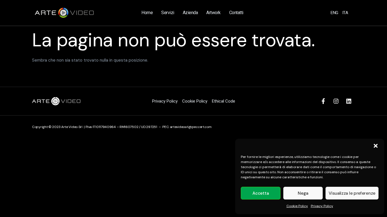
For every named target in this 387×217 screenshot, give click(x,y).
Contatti (236, 12)
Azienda (190, 12)
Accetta (260, 193)
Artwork (213, 12)
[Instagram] (336, 101)
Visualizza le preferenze (352, 193)
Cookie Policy (297, 206)
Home (147, 12)
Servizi (167, 12)
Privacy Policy (322, 206)
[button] (376, 146)
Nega (303, 193)
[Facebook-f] (323, 101)
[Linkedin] (348, 101)
